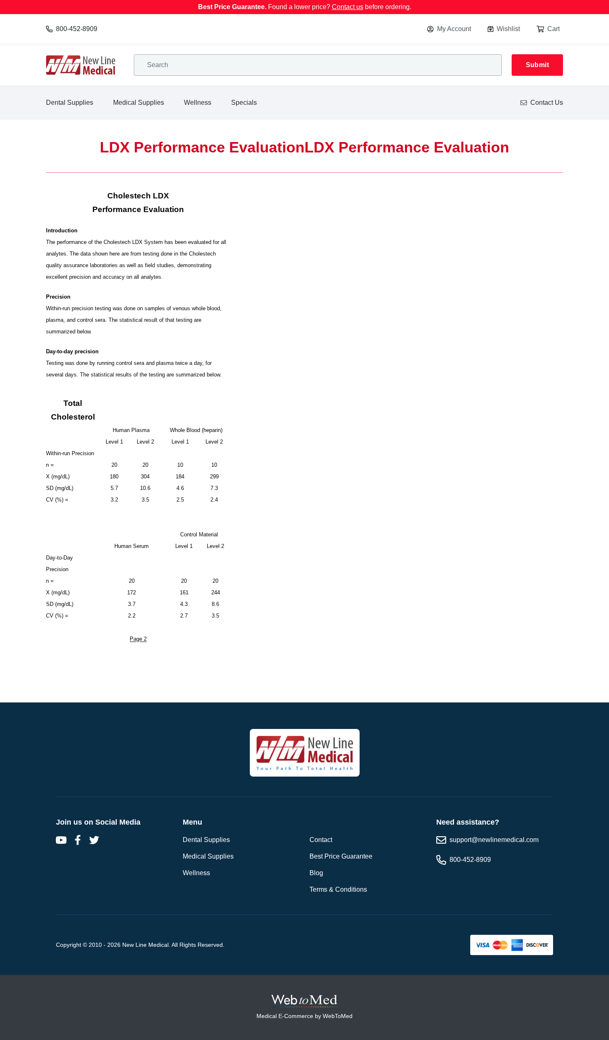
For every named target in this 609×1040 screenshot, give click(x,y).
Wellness (197, 102)
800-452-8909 (76, 28)
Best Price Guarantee (340, 856)
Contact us (347, 6)
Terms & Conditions (338, 889)
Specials (244, 102)
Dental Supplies (69, 102)
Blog (316, 872)
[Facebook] (77, 840)
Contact (320, 839)
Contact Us (546, 102)
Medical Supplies (138, 102)
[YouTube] (61, 840)
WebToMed (338, 1016)
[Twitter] (94, 840)
